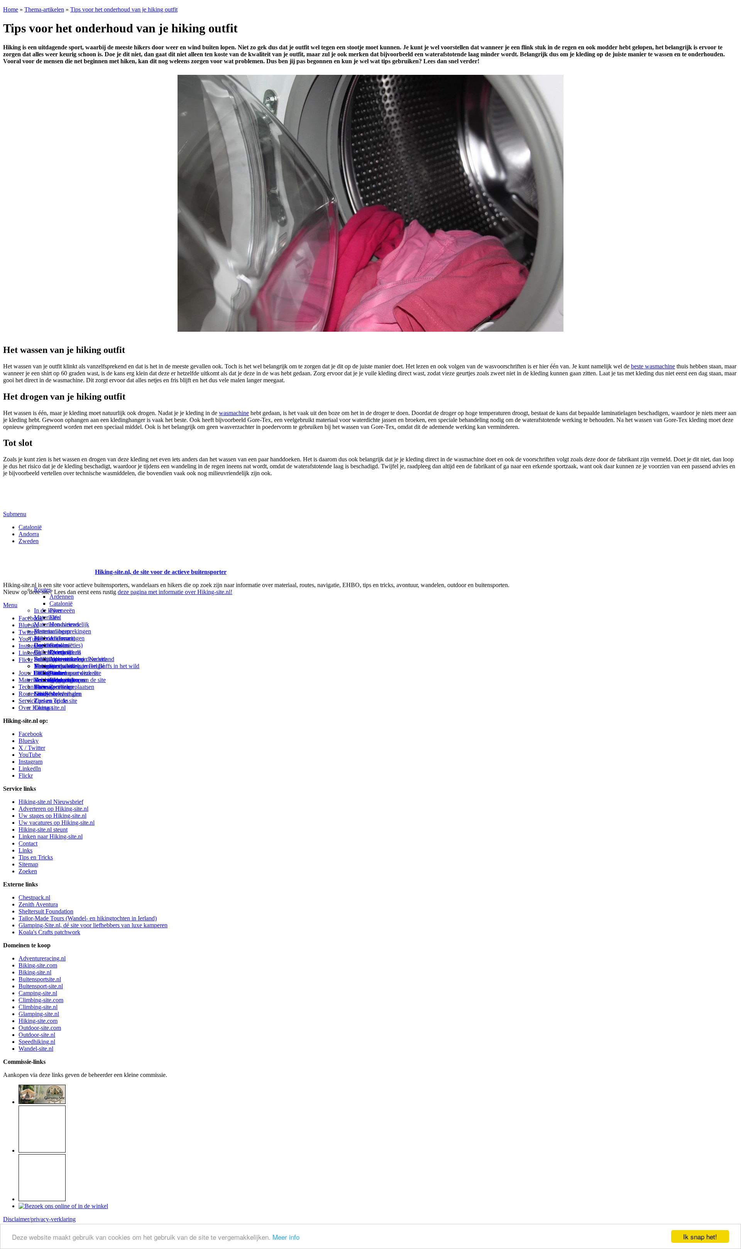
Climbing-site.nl (38, 1007)
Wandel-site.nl (36, 1048)
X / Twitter (32, 747)
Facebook (30, 618)
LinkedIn (30, 768)
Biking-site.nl (35, 972)
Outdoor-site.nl (37, 1034)
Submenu (14, 514)
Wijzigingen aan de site (77, 680)
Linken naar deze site (75, 673)
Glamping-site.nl (39, 1014)
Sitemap (44, 687)
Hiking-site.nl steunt (43, 829)
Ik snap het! (700, 1236)
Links (25, 850)
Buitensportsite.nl (40, 979)
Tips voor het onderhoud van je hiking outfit (124, 9)
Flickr (26, 660)
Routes (42, 589)
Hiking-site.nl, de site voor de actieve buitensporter (161, 572)
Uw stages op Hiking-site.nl (52, 815)
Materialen (47, 617)
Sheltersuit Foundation (46, 911)
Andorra (29, 534)
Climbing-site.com (41, 1000)
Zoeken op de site (55, 700)
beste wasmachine (653, 366)
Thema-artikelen (44, 9)
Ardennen (61, 596)
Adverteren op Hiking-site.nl (53, 808)
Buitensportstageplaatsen (64, 687)
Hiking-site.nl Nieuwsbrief (51, 801)
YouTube (30, 754)
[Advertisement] (48, 562)
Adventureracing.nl (42, 958)
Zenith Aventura (38, 904)
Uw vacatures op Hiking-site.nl (57, 822)
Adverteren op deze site (78, 659)
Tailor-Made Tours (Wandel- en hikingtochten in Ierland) (88, 918)
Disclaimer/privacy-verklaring (39, 1219)
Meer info (285, 1237)
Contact (43, 707)
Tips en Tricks (36, 857)
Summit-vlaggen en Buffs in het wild (94, 666)
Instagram (30, 646)
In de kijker (48, 610)
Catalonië (30, 527)
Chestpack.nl (34, 897)
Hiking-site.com (38, 1021)
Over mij (60, 652)
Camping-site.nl (38, 993)
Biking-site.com (38, 965)
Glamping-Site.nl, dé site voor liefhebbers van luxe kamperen (93, 925)
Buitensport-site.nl (41, 986)
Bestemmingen (52, 631)
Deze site (45, 645)
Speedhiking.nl (37, 1041)
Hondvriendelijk (69, 624)
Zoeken (28, 871)
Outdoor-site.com (40, 1028)
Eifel (55, 617)
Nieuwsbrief (49, 693)
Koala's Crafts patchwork (49, 932)
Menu (10, 605)
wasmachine (234, 413)
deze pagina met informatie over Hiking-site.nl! (175, 592)
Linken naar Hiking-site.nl (51, 836)
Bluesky (29, 741)
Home (10, 9)
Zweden (29, 541)
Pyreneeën (62, 610)
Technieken (33, 687)
